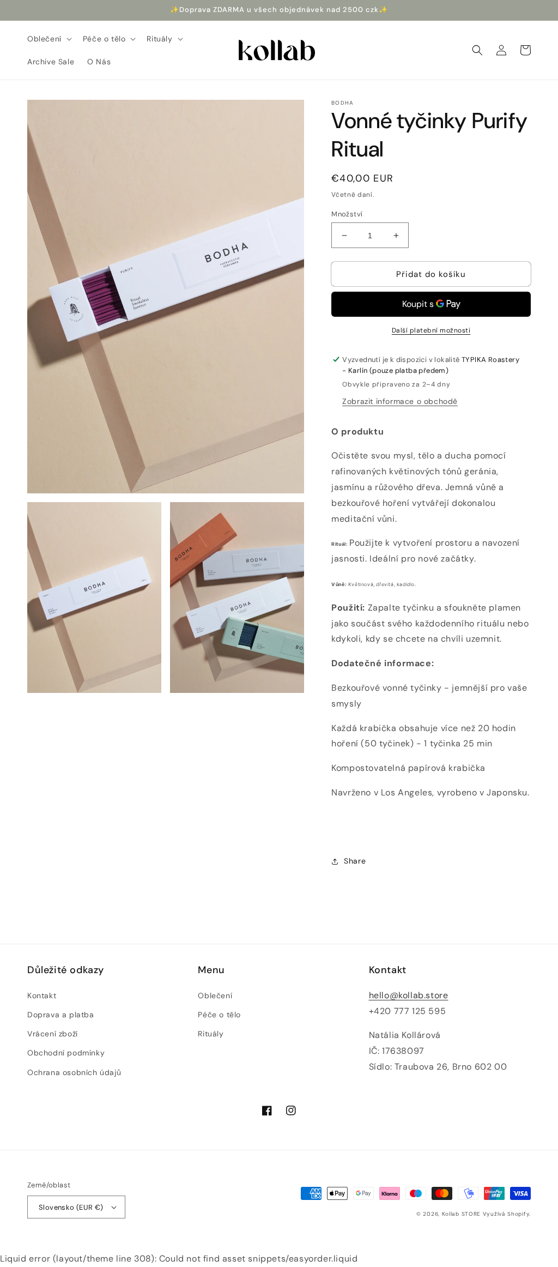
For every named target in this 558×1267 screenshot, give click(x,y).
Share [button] (355, 861)
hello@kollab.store (408, 995)
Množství (346, 214)
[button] (48, 38)
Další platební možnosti (431, 330)
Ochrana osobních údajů (74, 1072)
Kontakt (41, 995)
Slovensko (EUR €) (71, 1207)
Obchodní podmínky (66, 1053)
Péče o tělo (219, 1014)
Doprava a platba (60, 1014)
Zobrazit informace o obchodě (400, 401)
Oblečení (215, 995)
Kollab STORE (461, 1213)
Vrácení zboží (52, 1034)
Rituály (210, 1034)
